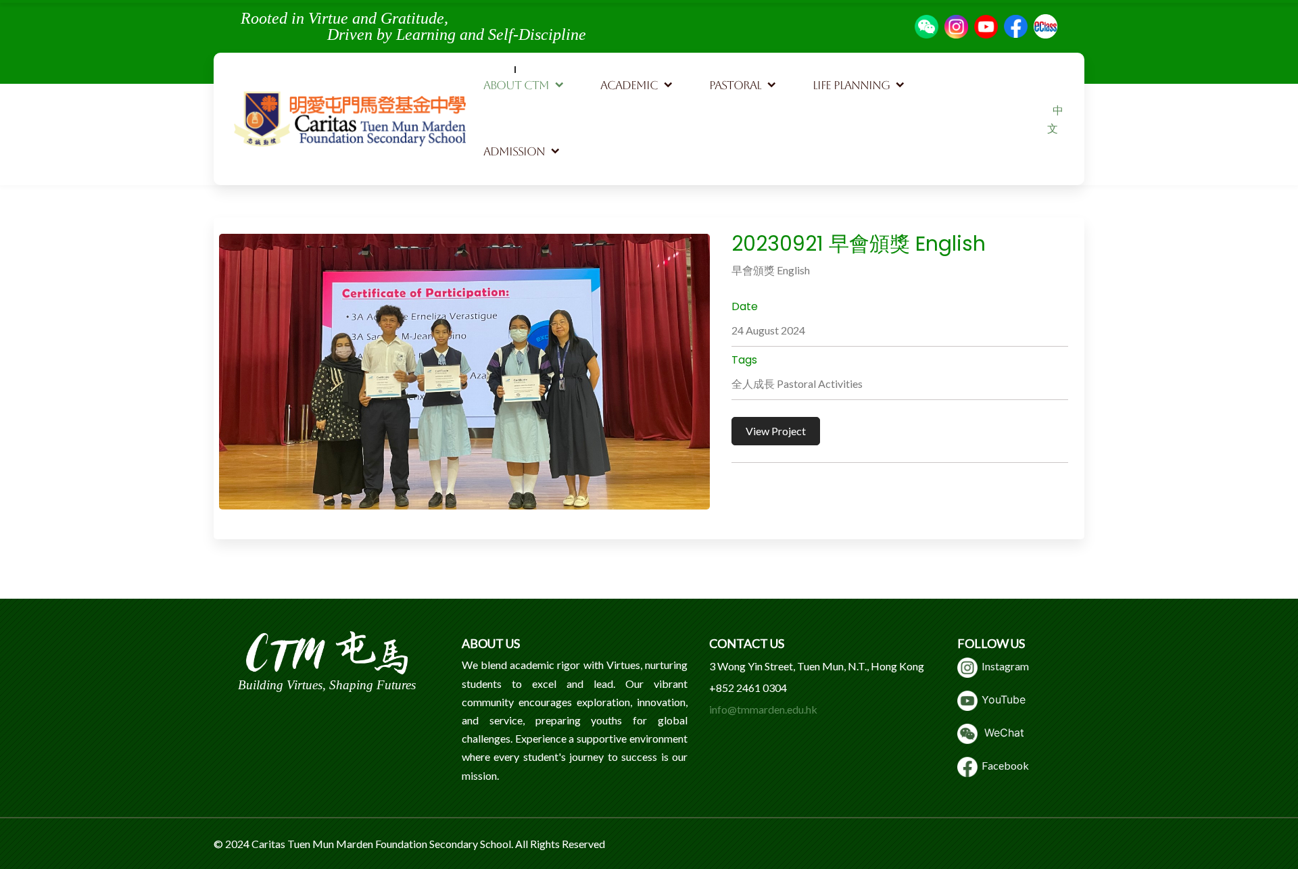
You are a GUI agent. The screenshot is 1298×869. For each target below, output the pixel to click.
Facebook (1003, 765)
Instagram (1003, 666)
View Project (776, 430)
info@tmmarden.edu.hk (763, 709)
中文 (1055, 118)
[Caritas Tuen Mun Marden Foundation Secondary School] (350, 119)
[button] (524, 86)
